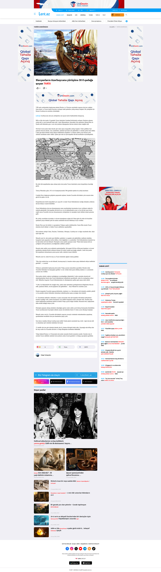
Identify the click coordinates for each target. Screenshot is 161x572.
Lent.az (38, 116)
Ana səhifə (112, 27)
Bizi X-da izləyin (88, 381)
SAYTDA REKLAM (66, 544)
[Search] (126, 14)
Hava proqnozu (96, 21)
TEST (104, 15)
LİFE (76, 15)
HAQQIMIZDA (84, 544)
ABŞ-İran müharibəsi (78, 21)
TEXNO (91, 15)
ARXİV (78, 544)
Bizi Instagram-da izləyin (42, 381)
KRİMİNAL (83, 15)
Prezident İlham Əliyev (115, 21)
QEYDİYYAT (124, 10)
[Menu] (35, 14)
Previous (34, 21)
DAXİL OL (115, 10)
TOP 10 (98, 15)
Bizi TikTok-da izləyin (58, 381)
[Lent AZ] (44, 14)
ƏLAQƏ (74, 544)
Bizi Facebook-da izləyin (74, 381)
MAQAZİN (69, 15)
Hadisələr (39, 21)
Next (127, 21)
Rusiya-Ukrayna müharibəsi (57, 21)
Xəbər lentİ (60, 15)
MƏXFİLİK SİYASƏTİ (93, 544)
